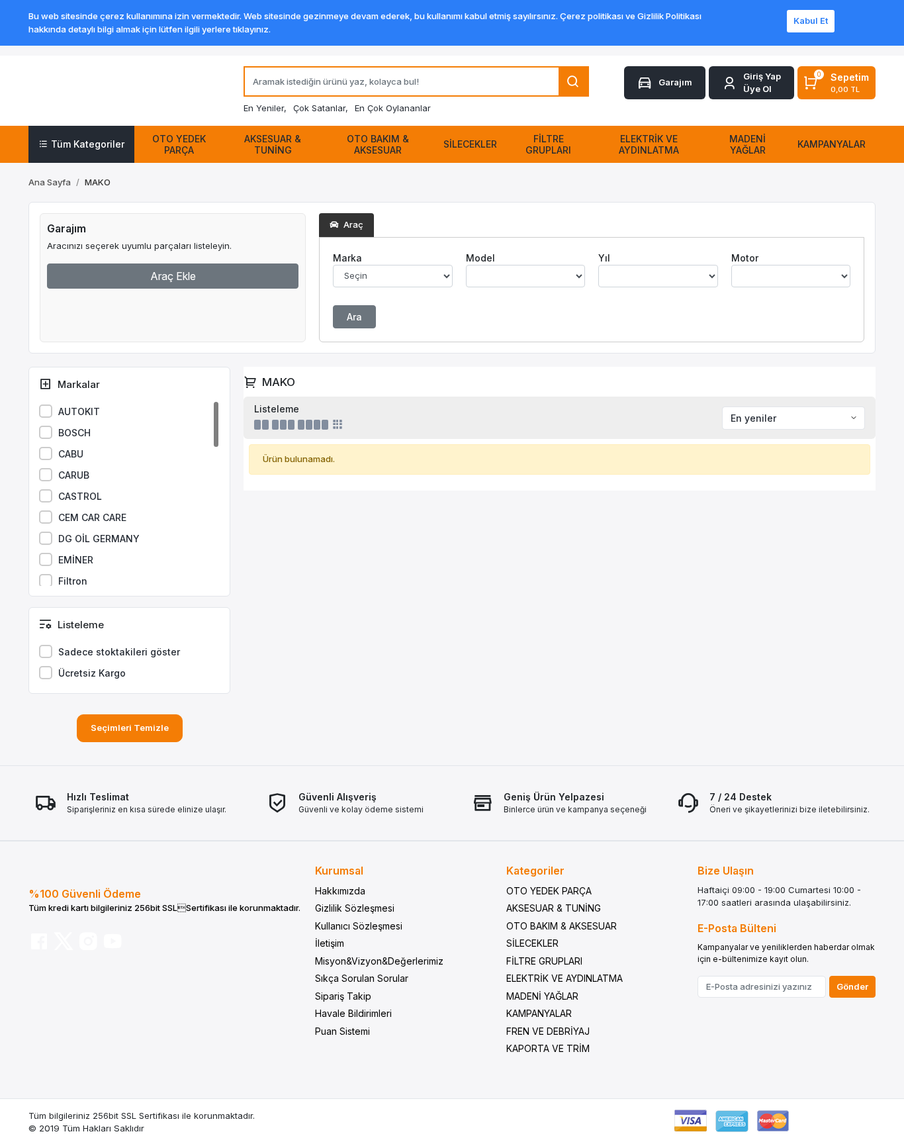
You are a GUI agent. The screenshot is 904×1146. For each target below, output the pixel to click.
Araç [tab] (352, 224)
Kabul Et (810, 20)
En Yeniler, (265, 108)
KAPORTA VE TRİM (548, 1048)
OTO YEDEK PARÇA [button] (179, 144)
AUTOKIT (79, 411)
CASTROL (80, 496)
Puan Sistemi (342, 1031)
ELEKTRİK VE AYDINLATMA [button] (649, 144)
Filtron (72, 581)
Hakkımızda (340, 890)
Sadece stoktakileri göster (119, 651)
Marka (347, 257)
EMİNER (75, 559)
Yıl (604, 257)
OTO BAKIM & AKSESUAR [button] (378, 144)
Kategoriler (535, 870)
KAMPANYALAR (539, 1013)
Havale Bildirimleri (353, 1013)
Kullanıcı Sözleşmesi (358, 925)
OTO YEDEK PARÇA (549, 890)
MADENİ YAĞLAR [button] (747, 144)
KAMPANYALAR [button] (831, 144)
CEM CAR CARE (92, 517)
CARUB (73, 475)
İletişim (329, 943)
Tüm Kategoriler (87, 144)
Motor (744, 257)
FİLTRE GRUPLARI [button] (548, 144)
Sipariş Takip (343, 996)
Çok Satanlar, (320, 108)
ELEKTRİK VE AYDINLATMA (564, 978)
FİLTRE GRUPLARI (544, 961)
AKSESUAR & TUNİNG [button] (272, 144)
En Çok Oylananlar (393, 108)
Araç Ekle (173, 276)
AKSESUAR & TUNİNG (553, 908)
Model (480, 257)
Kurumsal (339, 870)
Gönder (852, 986)
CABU (70, 453)
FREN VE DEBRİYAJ (548, 1031)
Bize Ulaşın (726, 870)
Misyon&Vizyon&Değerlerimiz (379, 961)
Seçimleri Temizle (130, 727)
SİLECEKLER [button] (470, 144)
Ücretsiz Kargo (92, 673)
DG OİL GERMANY (99, 538)
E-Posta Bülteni (737, 928)
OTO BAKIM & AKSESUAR (561, 925)
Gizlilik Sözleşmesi (354, 908)
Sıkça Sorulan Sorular (361, 978)
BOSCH (74, 432)
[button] (751, 83)
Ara (354, 316)
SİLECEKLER (532, 943)
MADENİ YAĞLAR (542, 996)
